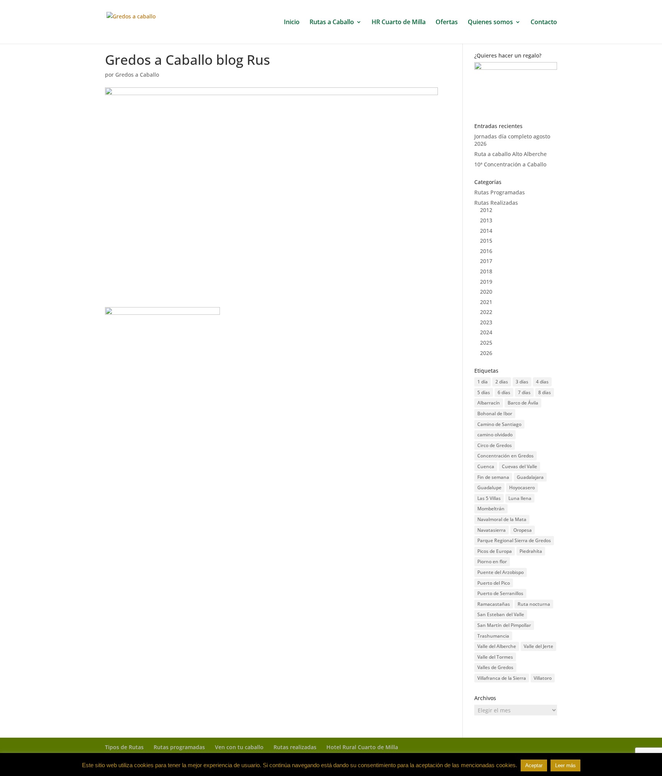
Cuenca (485, 466)
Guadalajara (530, 477)
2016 (486, 251)
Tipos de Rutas (124, 747)
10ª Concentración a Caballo (510, 164)
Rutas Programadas (499, 192)
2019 (486, 281)
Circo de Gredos (494, 445)
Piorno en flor (492, 561)
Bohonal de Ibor (494, 413)
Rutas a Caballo (332, 22)
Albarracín (488, 403)
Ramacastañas (493, 604)
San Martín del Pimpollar (504, 625)
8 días (544, 392)
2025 (486, 342)
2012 (486, 210)
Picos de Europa (494, 551)
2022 (486, 312)
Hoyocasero (522, 487)
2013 (486, 220)
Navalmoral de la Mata (501, 519)
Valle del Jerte (538, 646)
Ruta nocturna (534, 604)
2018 (486, 271)
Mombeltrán (491, 508)
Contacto (544, 22)
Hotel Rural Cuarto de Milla (362, 747)
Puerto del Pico (493, 583)
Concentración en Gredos (505, 455)
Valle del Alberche (496, 646)
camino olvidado (495, 434)
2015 (486, 240)
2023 (486, 322)
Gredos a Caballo (137, 74)
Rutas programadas (179, 747)
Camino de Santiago (499, 424)
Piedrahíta (530, 551)
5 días (483, 392)
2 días (501, 381)
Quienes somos (490, 22)
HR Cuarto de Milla (399, 22)
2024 (486, 332)
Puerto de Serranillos (500, 593)
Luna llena (519, 498)
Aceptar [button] (533, 765)
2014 (486, 230)
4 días (542, 381)
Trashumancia (493, 636)
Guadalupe (489, 487)
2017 (486, 261)
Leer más (565, 765)
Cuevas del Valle (519, 466)
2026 (486, 353)
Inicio (292, 22)
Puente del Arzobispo (500, 572)
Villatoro (543, 678)
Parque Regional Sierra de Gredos (514, 540)
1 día (482, 381)
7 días (524, 392)
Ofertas (447, 22)
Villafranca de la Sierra (501, 678)
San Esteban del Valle (500, 614)
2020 (486, 291)
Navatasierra (491, 530)
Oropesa (522, 530)
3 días (522, 381)
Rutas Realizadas (496, 202)
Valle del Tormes (495, 657)
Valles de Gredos (495, 667)
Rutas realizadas (295, 747)
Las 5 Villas (489, 498)
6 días (504, 392)
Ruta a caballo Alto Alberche (510, 154)
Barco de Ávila (523, 403)
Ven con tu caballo (239, 747)
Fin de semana (493, 477)
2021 (486, 302)
